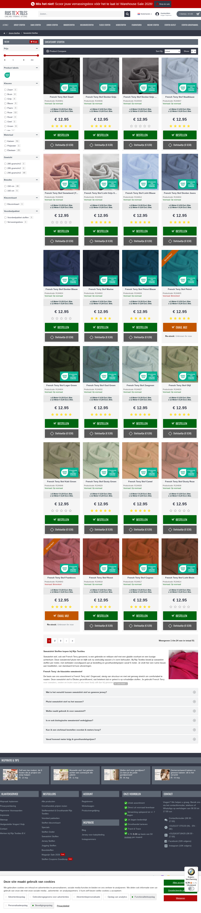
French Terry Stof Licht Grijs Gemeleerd (101, 193)
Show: (187, 51)
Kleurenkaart (10, 198)
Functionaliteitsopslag (145, 897)
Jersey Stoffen (14, 33)
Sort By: (159, 51)
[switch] (191, 888)
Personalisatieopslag (18, 905)
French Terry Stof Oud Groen (101, 385)
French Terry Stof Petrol (180, 289)
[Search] (127, 14)
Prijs (6, 48)
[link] (5, 25)
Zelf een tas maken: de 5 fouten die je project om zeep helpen (147, 772)
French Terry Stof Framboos (62, 577)
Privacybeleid (63, 906)
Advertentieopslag (16, 897)
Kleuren (8, 83)
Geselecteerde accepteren (180, 890)
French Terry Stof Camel (140, 481)
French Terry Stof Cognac (140, 577)
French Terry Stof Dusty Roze (180, 481)
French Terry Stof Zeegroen (140, 385)
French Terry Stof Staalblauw (179, 97)
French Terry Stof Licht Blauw (140, 193)
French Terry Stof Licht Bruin (179, 577)
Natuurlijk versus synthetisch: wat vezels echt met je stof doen (98, 772)
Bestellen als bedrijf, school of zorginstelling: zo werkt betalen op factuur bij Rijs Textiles (46, 773)
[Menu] (196, 868)
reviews (127, 837)
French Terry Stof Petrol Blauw (140, 289)
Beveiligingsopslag (43, 905)
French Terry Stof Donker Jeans (180, 193)
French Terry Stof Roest (101, 577)
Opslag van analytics (117, 897)
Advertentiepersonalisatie (88, 897)
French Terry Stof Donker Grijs (101, 97)
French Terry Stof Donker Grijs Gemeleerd (140, 97)
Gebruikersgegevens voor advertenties (51, 897)
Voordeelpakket (12, 211)
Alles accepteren (180, 882)
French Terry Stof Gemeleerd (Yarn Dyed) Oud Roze (61, 193)
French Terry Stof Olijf (180, 385)
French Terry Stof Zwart (61, 97)
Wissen (35, 41)
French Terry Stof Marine (101, 289)
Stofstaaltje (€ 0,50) (64, 145)
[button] (121, 683)
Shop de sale (164, 4)
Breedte (8, 180)
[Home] (4, 33)
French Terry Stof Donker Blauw (62, 289)
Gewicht (8, 157)
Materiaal (8, 135)
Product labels (11, 68)
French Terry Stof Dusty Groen (101, 481)
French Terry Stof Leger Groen (61, 385)
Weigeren (180, 898)
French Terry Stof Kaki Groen (61, 481)
